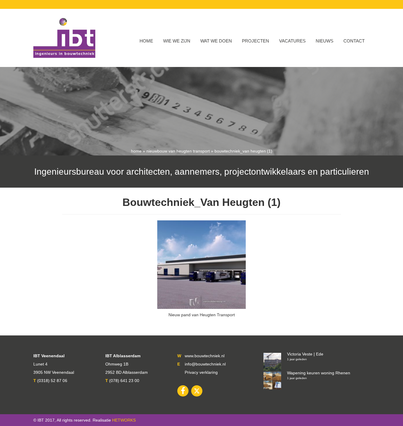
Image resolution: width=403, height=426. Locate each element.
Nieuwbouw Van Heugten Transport (178, 151)
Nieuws (324, 40)
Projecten (255, 40)
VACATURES (292, 40)
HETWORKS (124, 420)
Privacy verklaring (201, 372)
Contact (354, 40)
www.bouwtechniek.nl (205, 355)
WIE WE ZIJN (176, 40)
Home (146, 40)
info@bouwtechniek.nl (205, 364)
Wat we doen (216, 40)
